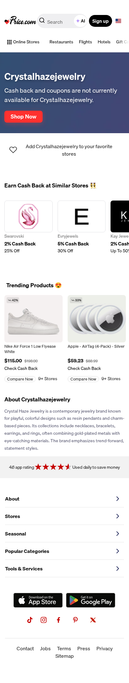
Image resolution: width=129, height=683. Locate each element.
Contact (25, 648)
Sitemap (64, 656)
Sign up (100, 21)
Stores (12, 516)
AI (83, 20)
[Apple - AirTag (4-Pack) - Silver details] (97, 318)
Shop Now (23, 116)
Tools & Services (24, 568)
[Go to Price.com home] (20, 21)
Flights (85, 41)
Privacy (104, 648)
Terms (64, 648)
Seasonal (15, 534)
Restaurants (61, 41)
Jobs (45, 648)
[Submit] (42, 22)
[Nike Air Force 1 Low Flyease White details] (33, 318)
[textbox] (118, 21)
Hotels (104, 41)
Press (83, 648)
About (12, 499)
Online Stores (26, 41)
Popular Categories (27, 551)
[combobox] (62, 21)
